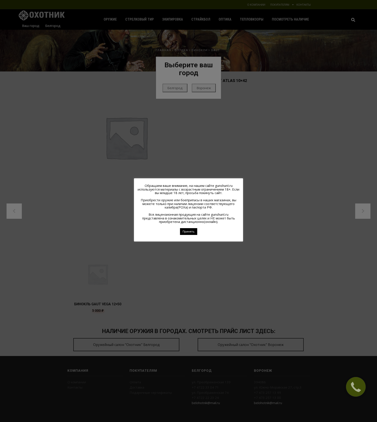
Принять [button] (189, 231)
